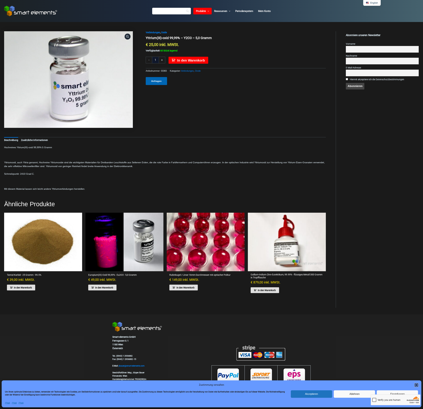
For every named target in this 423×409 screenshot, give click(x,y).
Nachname (351, 55)
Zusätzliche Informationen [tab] (34, 140)
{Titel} (7, 403)
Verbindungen (153, 32)
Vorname (350, 44)
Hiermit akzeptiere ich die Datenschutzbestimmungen (376, 79)
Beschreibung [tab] (11, 140)
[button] (416, 385)
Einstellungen (397, 393)
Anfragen (156, 81)
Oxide (164, 32)
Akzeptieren (311, 393)
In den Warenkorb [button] (23, 287)
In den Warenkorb (191, 60)
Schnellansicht (43, 268)
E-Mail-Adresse (353, 67)
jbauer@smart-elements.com (132, 366)
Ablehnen (354, 393)
